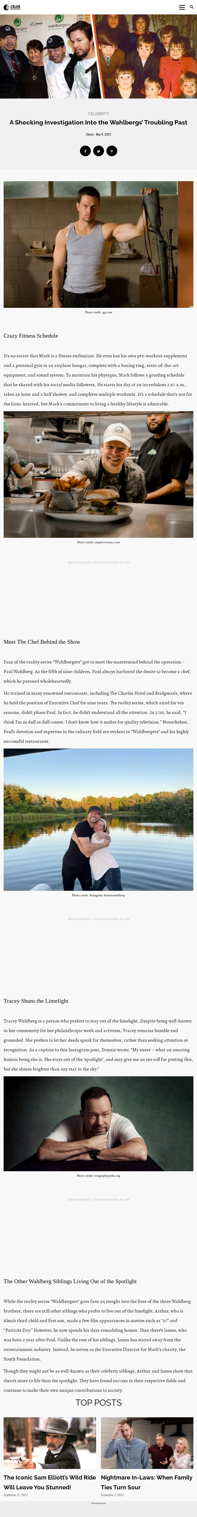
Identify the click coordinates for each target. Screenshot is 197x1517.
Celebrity (98, 113)
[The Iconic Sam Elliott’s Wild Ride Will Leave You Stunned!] (50, 1443)
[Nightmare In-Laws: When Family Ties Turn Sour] (147, 1443)
